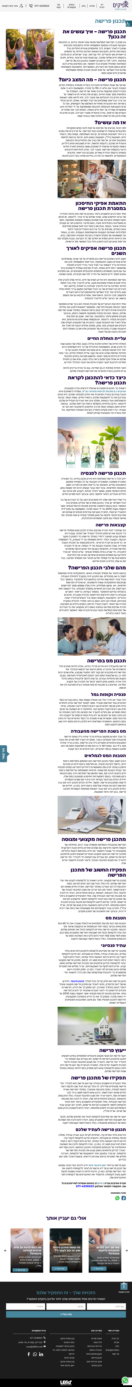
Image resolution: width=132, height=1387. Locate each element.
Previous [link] (126, 1250)
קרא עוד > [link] (98, 1268)
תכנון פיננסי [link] (77, 981)
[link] (129, 24)
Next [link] (5, 1250)
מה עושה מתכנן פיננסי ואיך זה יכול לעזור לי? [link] (66, 1249)
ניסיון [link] (101, 1183)
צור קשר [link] (58, 5)
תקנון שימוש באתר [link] (94, 1353)
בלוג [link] (84, 6)
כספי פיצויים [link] (69, 1342)
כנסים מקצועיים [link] (71, 5)
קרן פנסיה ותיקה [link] (67, 1338)
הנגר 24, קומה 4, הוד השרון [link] (30, 1342)
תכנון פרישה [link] (96, 1357)
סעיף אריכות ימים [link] (94, 1361)
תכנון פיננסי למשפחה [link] (65, 1346)
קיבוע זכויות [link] (69, 1357)
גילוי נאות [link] (98, 1342)
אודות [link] (92, 6)
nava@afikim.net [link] (34, 1346)
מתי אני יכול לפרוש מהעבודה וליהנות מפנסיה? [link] (107, 1250)
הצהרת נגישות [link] (95, 1349)
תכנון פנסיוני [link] (96, 1365)
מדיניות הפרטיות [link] (94, 1346)
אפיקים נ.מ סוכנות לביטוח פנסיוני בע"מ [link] (104, 391)
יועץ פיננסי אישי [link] (97, 1165)
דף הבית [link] (102, 5)
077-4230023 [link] (85, 1186)
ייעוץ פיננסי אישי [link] (67, 1365)
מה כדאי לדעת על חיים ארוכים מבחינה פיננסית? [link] (27, 1250)
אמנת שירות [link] (96, 1338)
